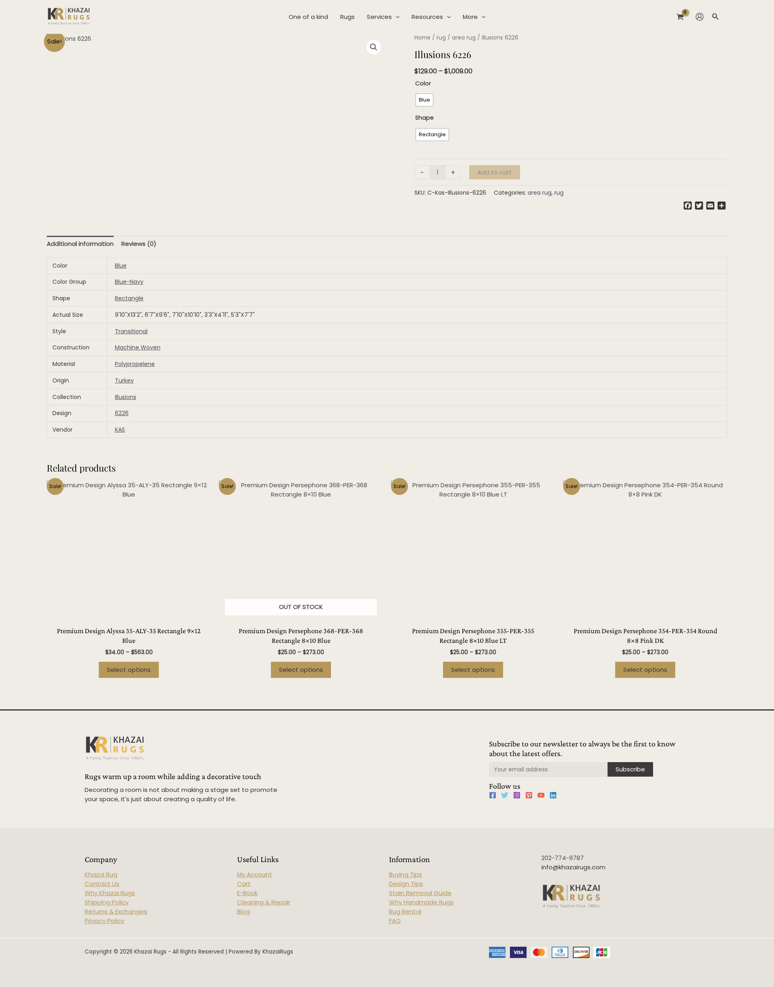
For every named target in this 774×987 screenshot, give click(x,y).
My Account (254, 874)
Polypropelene (135, 364)
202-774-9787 (562, 858)
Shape (424, 118)
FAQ (395, 920)
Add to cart (494, 172)
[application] (395, 17)
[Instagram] (516, 795)
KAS (120, 430)
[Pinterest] (529, 795)
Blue (121, 266)
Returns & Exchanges (116, 911)
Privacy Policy (104, 920)
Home (422, 38)
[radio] (424, 100)
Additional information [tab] (80, 243)
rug (441, 38)
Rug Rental (405, 911)
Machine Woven (137, 347)
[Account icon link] (699, 16)
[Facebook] (492, 795)
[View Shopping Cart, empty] (680, 16)
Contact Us (102, 883)
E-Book (247, 893)
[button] (373, 47)
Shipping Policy (107, 902)
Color (423, 83)
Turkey (124, 380)
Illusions (125, 397)
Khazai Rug (101, 874)
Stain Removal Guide (420, 893)
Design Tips (406, 883)
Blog (243, 911)
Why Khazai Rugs (110, 893)
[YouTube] (541, 795)
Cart (244, 883)
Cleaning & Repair (263, 902)
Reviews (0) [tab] (138, 243)
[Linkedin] (553, 795)
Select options (129, 669)
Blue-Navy (129, 282)
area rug (464, 38)
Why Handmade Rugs (421, 902)
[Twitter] (504, 795)
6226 (122, 413)
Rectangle (129, 298)
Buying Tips (405, 874)
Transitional (131, 331)
